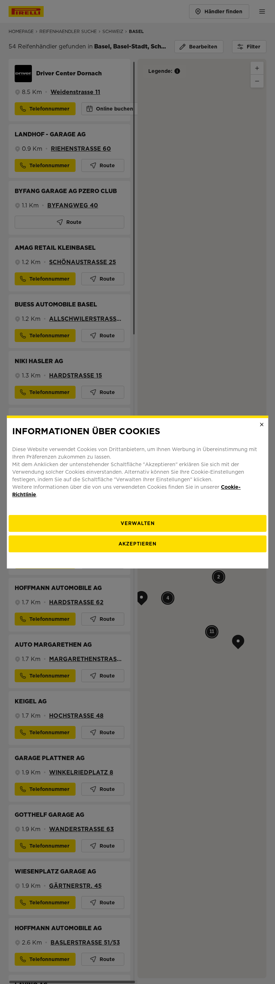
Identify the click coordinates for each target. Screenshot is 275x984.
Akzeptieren (137, 544)
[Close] (261, 424)
